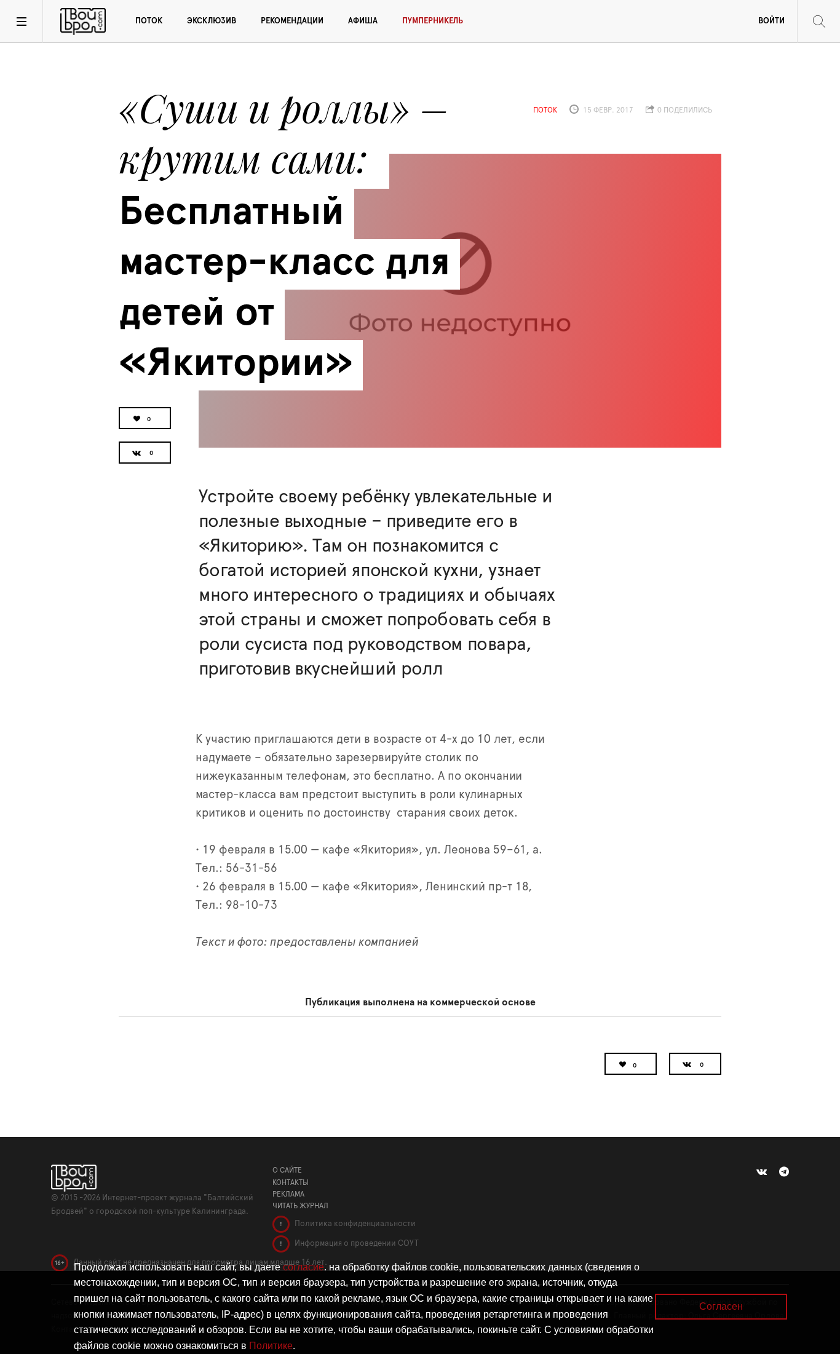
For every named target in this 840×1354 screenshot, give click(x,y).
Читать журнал (300, 1205)
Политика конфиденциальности (354, 1224)
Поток (148, 21)
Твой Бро (83, 21)
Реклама (288, 1194)
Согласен (721, 1306)
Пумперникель (432, 21)
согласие (303, 1267)
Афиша (363, 21)
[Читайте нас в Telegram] (784, 1172)
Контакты (290, 1182)
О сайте (287, 1170)
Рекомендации (292, 21)
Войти (771, 21)
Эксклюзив (211, 21)
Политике (271, 1345)
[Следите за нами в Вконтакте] (761, 1172)
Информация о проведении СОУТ (356, 1244)
